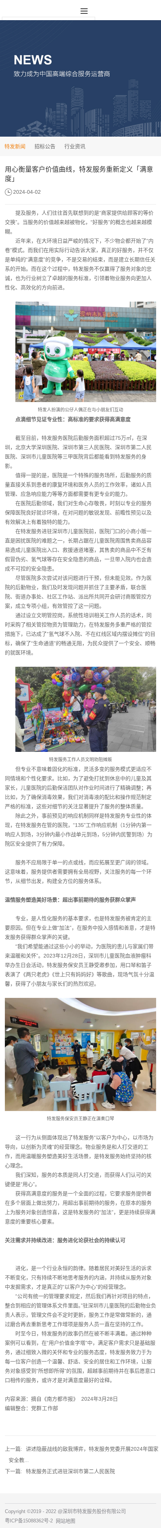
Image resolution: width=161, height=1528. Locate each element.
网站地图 (65, 1521)
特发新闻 (14, 146)
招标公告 (44, 146)
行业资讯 (74, 146)
